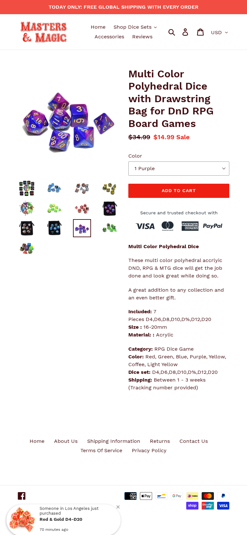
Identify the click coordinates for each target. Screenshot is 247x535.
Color (135, 156)
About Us (66, 441)
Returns (160, 441)
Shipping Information (113, 441)
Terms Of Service (101, 450)
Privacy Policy (149, 450)
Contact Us (193, 441)
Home (37, 441)
